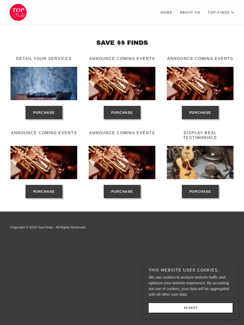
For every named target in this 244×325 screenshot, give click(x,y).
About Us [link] (190, 12)
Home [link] (166, 12)
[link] (18, 12)
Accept (191, 308)
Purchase (44, 112)
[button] (221, 12)
